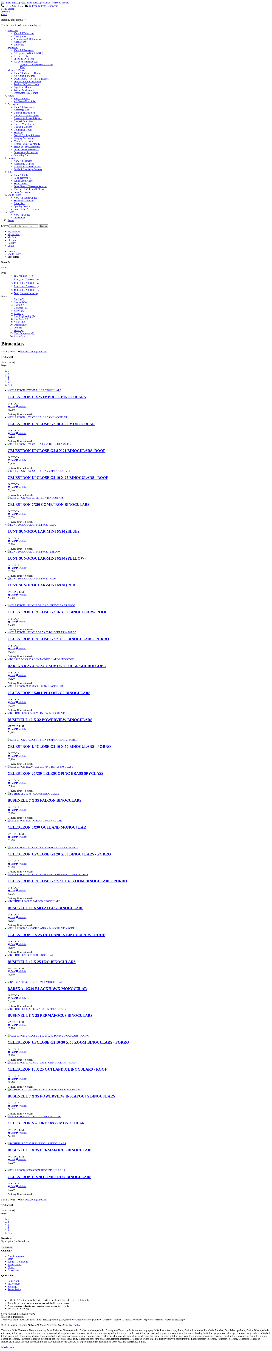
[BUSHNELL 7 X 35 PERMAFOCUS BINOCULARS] (37, 1143)
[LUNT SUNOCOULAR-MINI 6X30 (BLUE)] (32, 524)
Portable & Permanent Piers (27, 81)
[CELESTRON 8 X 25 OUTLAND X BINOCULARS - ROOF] (41, 928)
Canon (19, 305)
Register (12, 243)
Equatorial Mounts (23, 87)
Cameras (12, 158)
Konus (19, 310)
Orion (18, 327)
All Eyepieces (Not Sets (26, 61)
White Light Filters (23, 180)
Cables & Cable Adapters (26, 115)
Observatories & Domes (26, 92)
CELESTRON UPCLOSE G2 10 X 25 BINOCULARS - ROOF (58, 478)
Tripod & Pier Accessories (27, 146)
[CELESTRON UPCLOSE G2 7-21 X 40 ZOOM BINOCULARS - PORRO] (48, 874)
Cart (12, 406)
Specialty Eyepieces (24, 58)
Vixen (19, 336)
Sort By (5, 351)
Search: (5, 226)
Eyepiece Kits (21, 56)
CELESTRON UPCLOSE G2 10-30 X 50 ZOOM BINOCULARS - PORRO (68, 1042)
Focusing (18, 132)
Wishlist (22, 406)
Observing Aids (21, 155)
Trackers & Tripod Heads (26, 84)
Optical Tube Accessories (26, 149)
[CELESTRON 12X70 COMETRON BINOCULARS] (36, 1170)
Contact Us (13, 1281)
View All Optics (22, 214)
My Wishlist (14, 234)
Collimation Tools (23, 129)
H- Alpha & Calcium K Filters (29, 189)
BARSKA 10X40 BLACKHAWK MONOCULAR (47, 989)
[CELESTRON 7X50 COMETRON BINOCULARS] (36, 497)
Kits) (22, 67)
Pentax (19, 330)
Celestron (21, 307)
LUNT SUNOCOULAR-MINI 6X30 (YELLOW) (47, 558)
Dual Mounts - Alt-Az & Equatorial (31, 78)
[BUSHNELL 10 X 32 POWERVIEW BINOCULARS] (36, 713)
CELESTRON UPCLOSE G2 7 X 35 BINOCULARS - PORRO (58, 639)
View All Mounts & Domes (27, 73)
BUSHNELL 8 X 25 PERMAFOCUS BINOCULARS (50, 1015)
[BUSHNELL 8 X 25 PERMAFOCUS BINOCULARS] (37, 1009)
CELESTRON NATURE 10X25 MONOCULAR (46, 1123)
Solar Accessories (22, 192)
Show (4, 362)
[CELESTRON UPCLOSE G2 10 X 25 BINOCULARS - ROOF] (42, 471)
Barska (19, 299)
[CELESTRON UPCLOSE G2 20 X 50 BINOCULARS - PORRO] (43, 847)
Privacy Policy (15, 1264)
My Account (14, 231)
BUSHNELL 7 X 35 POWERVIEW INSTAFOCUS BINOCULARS (61, 1096)
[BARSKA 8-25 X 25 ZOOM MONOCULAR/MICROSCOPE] (41, 659)
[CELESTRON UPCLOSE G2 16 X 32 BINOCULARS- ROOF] (41, 605)
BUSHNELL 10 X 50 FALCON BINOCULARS (45, 908)
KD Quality (74, 1325)
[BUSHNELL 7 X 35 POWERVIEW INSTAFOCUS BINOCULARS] (44, 1089)
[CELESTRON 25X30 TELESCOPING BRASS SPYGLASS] (40, 766)
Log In (11, 245)
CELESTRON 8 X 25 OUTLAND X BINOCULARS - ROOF (56, 935)
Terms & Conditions (18, 1261)
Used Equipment (24, 333)
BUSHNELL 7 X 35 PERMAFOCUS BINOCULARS (50, 1150)
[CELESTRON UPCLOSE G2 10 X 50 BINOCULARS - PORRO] (43, 739)
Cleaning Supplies (23, 126)
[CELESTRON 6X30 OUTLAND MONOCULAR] (35, 820)
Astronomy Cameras (24, 163)
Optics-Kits (19, 217)
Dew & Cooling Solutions (27, 135)
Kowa (18, 313)
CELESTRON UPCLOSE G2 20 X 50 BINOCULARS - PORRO (59, 854)
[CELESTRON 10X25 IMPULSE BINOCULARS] (34, 390)
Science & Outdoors (24, 200)
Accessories (13, 104)
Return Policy (14, 1289)
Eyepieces (13, 47)
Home (11, 251)
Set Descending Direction (34, 351)
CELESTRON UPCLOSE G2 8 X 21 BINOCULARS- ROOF (56, 451)
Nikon (19, 322)
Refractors (19, 44)
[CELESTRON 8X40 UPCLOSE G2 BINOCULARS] (36, 686)
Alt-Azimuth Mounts (24, 75)
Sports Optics (14, 195)
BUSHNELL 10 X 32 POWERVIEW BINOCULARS (50, 720)
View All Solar (21, 175)
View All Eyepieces (24, 50)
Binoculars (19, 203)
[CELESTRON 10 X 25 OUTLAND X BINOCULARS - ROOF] (42, 1062)
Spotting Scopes (22, 206)
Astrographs (20, 41)
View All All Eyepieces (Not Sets (36, 64)
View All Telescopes (24, 33)
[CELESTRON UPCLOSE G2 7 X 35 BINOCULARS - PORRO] (42, 632)
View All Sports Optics (25, 197)
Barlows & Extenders (24, 112)
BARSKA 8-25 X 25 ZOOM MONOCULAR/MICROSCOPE (57, 666)
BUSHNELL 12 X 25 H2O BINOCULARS (42, 962)
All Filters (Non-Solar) (25, 101)
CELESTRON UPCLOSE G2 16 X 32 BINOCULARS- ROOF (57, 612)
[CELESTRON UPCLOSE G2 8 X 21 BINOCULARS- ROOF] (41, 444)
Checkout (12, 240)
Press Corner (14, 1270)
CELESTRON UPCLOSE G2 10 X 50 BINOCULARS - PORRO (59, 746)
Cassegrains (20, 36)
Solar (10, 172)
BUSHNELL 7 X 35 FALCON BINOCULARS (44, 800)
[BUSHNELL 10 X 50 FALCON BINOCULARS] (34, 901)
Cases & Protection (23, 121)
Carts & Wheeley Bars (25, 124)
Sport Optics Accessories (26, 209)
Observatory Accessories (26, 152)
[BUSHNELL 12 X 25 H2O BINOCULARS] (31, 955)
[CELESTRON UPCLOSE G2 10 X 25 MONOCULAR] (37, 417)
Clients (11, 1267)
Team (10, 1258)
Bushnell (20, 302)
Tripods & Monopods (24, 90)
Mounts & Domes (16, 70)
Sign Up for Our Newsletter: (15, 1241)
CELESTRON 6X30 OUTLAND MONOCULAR (47, 827)
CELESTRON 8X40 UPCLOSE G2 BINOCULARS (49, 693)
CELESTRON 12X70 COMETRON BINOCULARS (49, 1177)
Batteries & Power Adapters (28, 118)
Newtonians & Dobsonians (27, 39)
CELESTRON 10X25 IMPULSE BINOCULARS (47, 397)
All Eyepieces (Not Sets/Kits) (28, 53)
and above (26, 293)
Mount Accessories (23, 141)
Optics (11, 212)
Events (11, 220)
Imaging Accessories (24, 138)
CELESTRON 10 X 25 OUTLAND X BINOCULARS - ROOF (57, 1069)
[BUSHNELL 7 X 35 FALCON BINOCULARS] (33, 793)
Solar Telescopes (22, 178)
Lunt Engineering (24, 316)
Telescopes (13, 30)
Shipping (12, 1286)
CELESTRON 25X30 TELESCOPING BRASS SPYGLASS (55, 773)
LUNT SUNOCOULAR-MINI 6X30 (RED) (42, 585)
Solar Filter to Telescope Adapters (30, 186)
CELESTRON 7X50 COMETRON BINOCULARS (48, 504)
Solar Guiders (21, 183)
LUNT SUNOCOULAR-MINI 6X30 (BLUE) (43, 531)
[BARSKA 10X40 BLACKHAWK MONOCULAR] (35, 982)
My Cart (12, 237)
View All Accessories (24, 107)
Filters (11, 95)
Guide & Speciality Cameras (28, 169)
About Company (16, 1256)
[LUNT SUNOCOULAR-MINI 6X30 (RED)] (32, 578)
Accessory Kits (21, 109)
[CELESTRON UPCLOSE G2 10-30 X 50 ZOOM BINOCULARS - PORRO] (48, 1035)
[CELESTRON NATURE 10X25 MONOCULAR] (34, 1116)
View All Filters (22, 98)
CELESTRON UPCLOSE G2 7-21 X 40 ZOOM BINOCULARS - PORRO (67, 881)
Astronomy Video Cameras (27, 166)
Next (10, 385)
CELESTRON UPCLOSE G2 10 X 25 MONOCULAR (51, 424)
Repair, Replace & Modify (27, 144)
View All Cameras (23, 161)
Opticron (20, 324)
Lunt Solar (21, 319)
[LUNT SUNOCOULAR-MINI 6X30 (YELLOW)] (34, 551)
